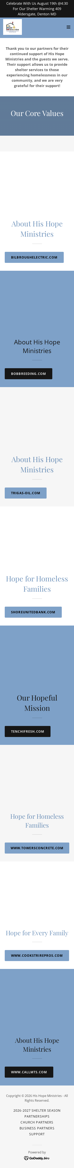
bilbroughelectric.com (34, 257)
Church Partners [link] (37, 1122)
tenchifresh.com (27, 731)
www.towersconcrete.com (37, 848)
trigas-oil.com (25, 493)
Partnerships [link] (37, 1116)
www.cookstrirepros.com (37, 955)
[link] (12, 27)
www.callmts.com (29, 1072)
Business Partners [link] (37, 1128)
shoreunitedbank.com (33, 612)
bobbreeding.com (28, 374)
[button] (68, 27)
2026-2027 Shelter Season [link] (37, 1110)
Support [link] (37, 1134)
